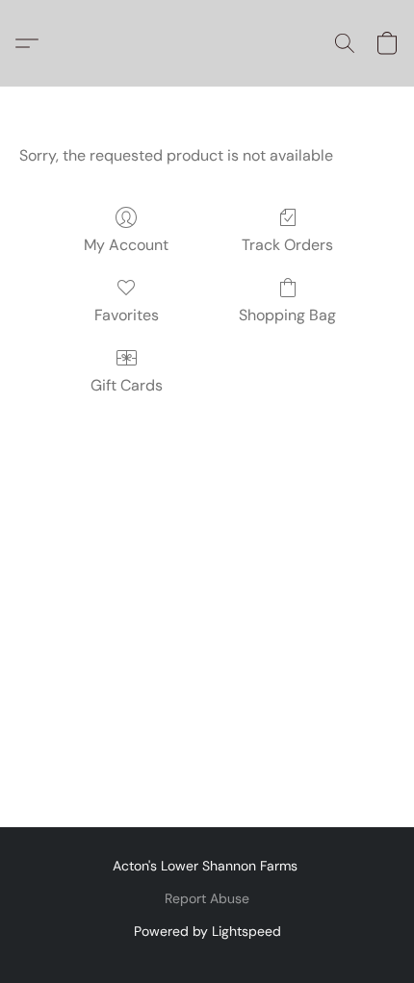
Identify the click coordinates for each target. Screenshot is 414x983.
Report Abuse (207, 898)
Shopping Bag (287, 315)
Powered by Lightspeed (207, 931)
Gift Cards (127, 385)
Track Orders (287, 245)
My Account (126, 245)
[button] (31, 43)
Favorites (126, 315)
